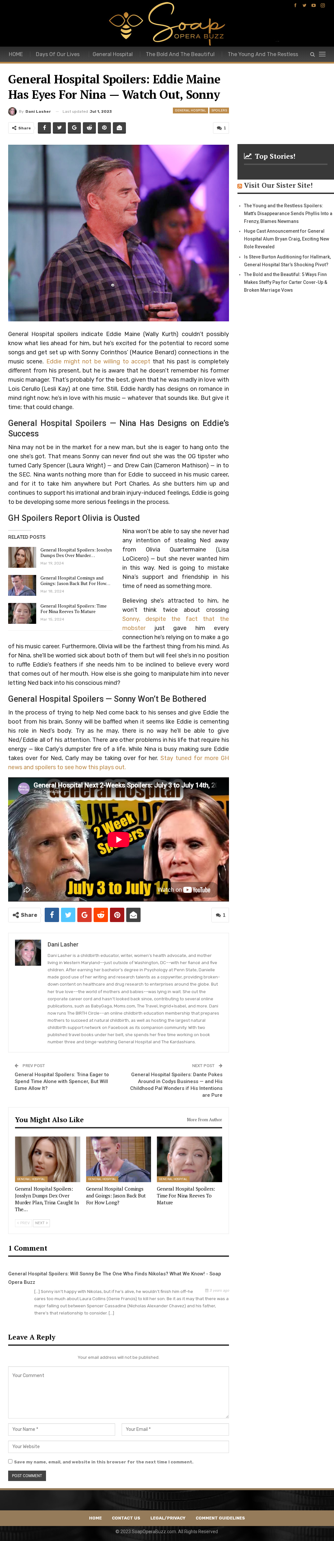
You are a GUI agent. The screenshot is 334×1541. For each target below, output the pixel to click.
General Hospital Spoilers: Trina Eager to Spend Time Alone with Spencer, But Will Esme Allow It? (62, 1081)
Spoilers (219, 110)
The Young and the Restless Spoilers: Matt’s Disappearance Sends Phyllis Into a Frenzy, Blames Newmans (288, 213)
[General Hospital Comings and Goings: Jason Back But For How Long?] (22, 585)
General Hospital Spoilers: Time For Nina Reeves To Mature (73, 608)
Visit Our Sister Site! (278, 185)
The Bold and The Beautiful (180, 54)
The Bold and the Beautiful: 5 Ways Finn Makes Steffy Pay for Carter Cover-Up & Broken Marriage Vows (285, 282)
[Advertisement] (285, 95)
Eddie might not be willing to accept (98, 361)
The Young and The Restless (263, 54)
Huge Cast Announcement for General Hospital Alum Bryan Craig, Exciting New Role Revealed (286, 238)
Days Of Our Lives (58, 54)
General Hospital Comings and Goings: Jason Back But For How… (75, 580)
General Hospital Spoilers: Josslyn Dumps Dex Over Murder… (76, 552)
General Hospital (113, 54)
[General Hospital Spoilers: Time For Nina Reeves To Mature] (22, 613)
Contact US (126, 1518)
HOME (16, 54)
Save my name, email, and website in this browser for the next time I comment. (103, 1462)
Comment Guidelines (220, 1518)
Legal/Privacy (168, 1518)
